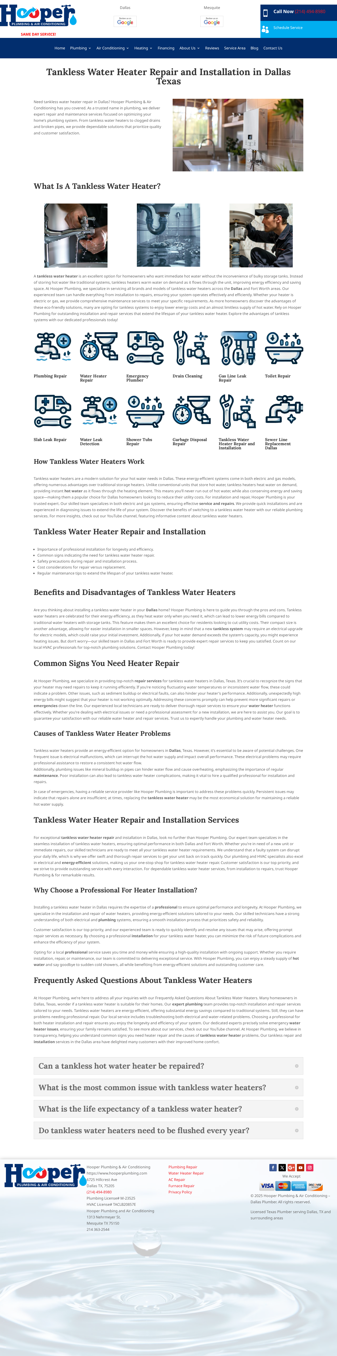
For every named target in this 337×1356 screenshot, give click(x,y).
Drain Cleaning (187, 376)
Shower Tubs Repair (139, 441)
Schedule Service (288, 27)
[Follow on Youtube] (300, 1167)
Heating (141, 48)
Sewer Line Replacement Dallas (278, 443)
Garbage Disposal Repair (190, 441)
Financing (166, 48)
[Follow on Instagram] (309, 1167)
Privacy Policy (180, 1192)
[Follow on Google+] (291, 1167)
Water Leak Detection (91, 441)
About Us (188, 48)
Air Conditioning (111, 48)
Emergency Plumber (137, 378)
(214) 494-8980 (310, 11)
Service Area (235, 48)
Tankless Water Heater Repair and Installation (237, 443)
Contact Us (272, 48)
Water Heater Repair (93, 378)
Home (60, 48)
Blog (254, 48)
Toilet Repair (278, 376)
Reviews (212, 48)
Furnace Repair (181, 1185)
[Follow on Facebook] (273, 1167)
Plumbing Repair (50, 376)
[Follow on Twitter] (282, 1167)
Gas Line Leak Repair (232, 378)
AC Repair (176, 1179)
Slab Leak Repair (50, 439)
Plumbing (78, 48)
